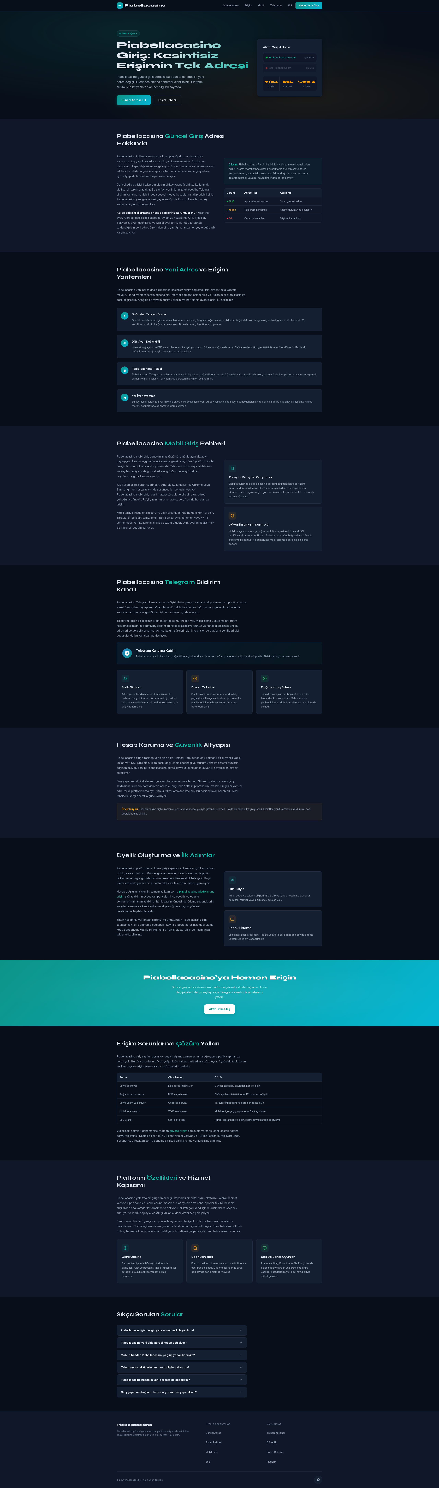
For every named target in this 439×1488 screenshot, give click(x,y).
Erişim (248, 5)
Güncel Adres (231, 5)
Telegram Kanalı (276, 1432)
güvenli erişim (178, 1131)
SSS (289, 5)
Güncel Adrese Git (133, 100)
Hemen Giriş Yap (309, 5)
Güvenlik (272, 1442)
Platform (271, 1461)
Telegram (276, 5)
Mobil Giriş (212, 1452)
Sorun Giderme (275, 1452)
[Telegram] (318, 1480)
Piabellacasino (141, 5)
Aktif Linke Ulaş (219, 1009)
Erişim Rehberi (167, 100)
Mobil (261, 5)
